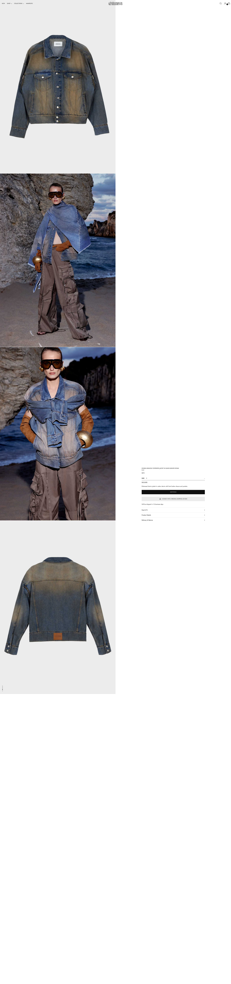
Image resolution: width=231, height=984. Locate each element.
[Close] (138, 477)
